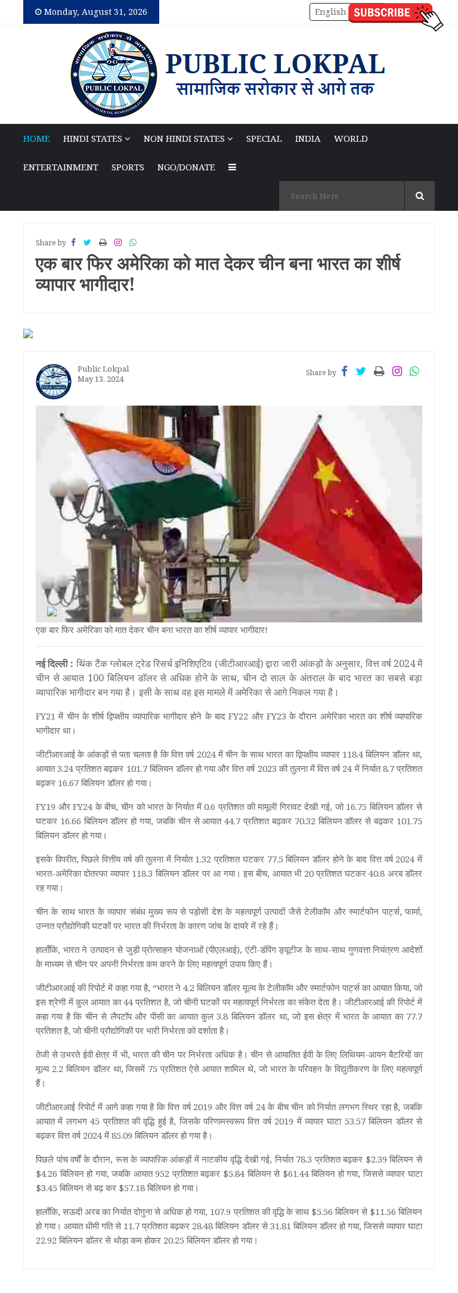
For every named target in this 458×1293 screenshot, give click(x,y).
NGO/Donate (186, 167)
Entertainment (60, 167)
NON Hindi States (185, 138)
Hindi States (94, 138)
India (308, 138)
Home (36, 138)
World (351, 138)
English (330, 11)
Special (264, 138)
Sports (128, 167)
